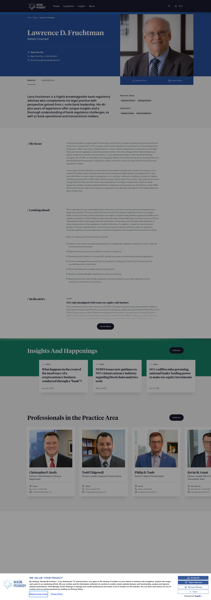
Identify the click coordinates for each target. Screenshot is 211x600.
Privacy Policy (57, 594)
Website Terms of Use (38, 594)
